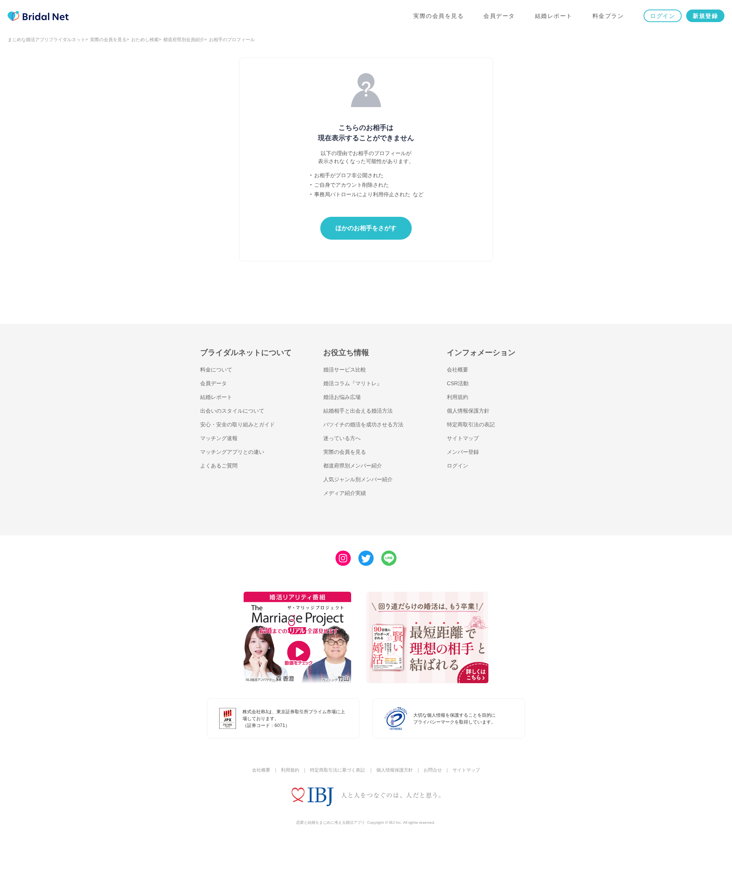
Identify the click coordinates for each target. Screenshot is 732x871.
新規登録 (705, 16)
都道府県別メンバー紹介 (352, 466)
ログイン (662, 16)
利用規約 (457, 397)
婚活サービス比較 (344, 370)
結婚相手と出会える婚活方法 (358, 411)
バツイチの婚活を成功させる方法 (363, 424)
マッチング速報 (219, 438)
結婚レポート (554, 16)
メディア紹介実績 (344, 493)
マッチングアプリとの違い (232, 452)
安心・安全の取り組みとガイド (237, 424)
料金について (216, 370)
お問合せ (433, 770)
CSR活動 (458, 383)
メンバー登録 (463, 452)
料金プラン (608, 16)
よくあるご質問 (219, 466)
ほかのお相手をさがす (366, 228)
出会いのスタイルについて (232, 411)
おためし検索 (145, 39)
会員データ (499, 16)
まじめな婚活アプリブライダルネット (46, 39)
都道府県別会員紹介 (183, 39)
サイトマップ (463, 438)
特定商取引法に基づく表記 (337, 770)
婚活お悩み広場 (342, 397)
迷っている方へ (342, 438)
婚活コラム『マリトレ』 (352, 383)
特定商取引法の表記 (471, 424)
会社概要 (457, 370)
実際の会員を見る (438, 16)
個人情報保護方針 (468, 411)
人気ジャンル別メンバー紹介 (358, 479)
